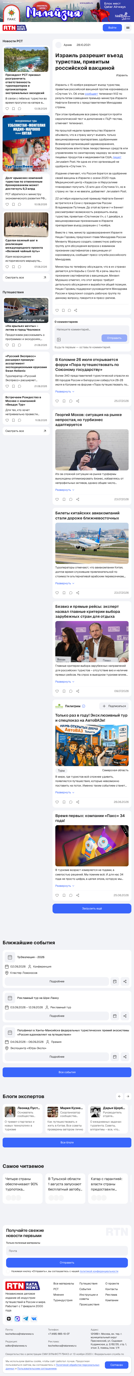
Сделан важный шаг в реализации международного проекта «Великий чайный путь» (24, 246)
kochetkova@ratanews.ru (19, 1333)
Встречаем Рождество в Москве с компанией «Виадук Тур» (23, 400)
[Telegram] (25, 1318)
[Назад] (119, 1096)
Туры (61, 770)
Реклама (111, 1294)
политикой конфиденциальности (99, 1271)
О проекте (112, 1283)
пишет (117, 157)
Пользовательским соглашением (37, 1368)
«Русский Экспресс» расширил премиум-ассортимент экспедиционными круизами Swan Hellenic (26, 363)
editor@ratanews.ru (16, 1345)
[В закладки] (63, 310)
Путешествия (13, 292)
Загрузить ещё (92, 908)
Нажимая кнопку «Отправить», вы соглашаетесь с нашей (45, 1271)
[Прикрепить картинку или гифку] (59, 340)
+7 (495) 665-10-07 (58, 1333)
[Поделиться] (75, 310)
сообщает (91, 94)
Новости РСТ (13, 41)
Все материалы (63, 1283)
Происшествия (89, 1304)
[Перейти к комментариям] (69, 310)
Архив (68, 45)
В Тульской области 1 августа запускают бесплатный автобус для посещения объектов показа (65, 1189)
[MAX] (17, 1318)
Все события (67, 1072)
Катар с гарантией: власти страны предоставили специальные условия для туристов (106, 1192)
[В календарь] (114, 981)
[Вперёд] (127, 1096)
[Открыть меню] (127, 27)
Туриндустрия (62, 1300)
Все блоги (67, 1142)
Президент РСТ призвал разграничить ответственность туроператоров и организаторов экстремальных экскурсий (24, 84)
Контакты (111, 1289)
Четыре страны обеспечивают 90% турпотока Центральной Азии (21, 1187)
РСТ (56, 1289)
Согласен (116, 1365)
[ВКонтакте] (34, 1318)
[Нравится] (57, 310)
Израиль (122, 75)
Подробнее (57, 981)
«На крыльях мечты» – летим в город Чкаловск (22, 327)
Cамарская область (115, 770)
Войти (112, 27)
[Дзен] (8, 1318)
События (85, 1289)
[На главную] (15, 28)
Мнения (58, 1294)
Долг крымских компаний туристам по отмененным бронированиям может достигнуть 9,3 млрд (24, 183)
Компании (111, 1300)
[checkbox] (8, 1271)
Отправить (67, 1262)
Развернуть (63, 391)
